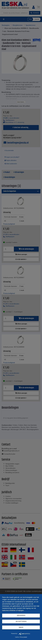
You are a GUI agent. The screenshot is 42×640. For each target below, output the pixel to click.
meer (21, 627)
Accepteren (21, 621)
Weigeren (21, 615)
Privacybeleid (23, 637)
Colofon (17, 637)
